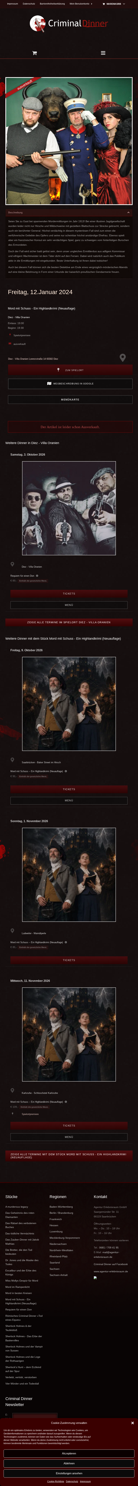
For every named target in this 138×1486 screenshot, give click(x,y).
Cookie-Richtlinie (55, 1481)
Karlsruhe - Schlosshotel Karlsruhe (40, 1093)
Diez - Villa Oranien (19, 317)
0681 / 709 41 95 (109, 1247)
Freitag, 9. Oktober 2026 (26, 650)
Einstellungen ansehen (69, 1473)
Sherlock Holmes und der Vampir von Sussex (24, 1348)
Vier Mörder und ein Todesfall (22, 1383)
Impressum (85, 1481)
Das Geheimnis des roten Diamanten (19, 1214)
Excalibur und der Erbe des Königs (20, 1272)
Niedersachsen (58, 1243)
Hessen (54, 1225)
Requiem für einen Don (22, 575)
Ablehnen (69, 1463)
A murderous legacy (16, 1206)
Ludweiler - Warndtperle (34, 933)
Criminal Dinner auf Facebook (111, 1264)
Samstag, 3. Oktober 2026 (27, 454)
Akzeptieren (69, 1453)
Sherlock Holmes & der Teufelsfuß (18, 1328)
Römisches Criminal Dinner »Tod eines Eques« (24, 1317)
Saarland (55, 1262)
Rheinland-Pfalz (59, 1256)
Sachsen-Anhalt (59, 1275)
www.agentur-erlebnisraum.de (111, 1271)
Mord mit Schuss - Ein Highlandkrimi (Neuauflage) (41, 308)
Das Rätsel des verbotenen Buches (20, 1225)
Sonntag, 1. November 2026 (29, 821)
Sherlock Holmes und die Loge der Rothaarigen (22, 1358)
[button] (132, 1423)
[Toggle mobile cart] (34, 53)
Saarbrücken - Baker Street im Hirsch (41, 762)
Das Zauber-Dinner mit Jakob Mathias (22, 1241)
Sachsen (54, 1268)
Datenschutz (72, 1481)
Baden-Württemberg (61, 1206)
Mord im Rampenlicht (17, 1286)
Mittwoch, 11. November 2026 (30, 980)
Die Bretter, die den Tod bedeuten (18, 1251)
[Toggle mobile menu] (103, 53)
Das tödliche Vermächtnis (19, 1233)
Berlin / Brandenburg (61, 1212)
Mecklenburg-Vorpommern (65, 1237)
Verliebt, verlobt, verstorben (21, 1377)
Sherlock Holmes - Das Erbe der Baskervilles (23, 1338)
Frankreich (56, 1219)
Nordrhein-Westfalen (61, 1250)
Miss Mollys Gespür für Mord (21, 1280)
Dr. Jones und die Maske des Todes (21, 1262)
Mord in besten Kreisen (18, 1293)
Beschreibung (15, 212)
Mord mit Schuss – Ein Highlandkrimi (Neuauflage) (36, 771)
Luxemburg (56, 1231)
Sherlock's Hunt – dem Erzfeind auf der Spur (23, 1369)
